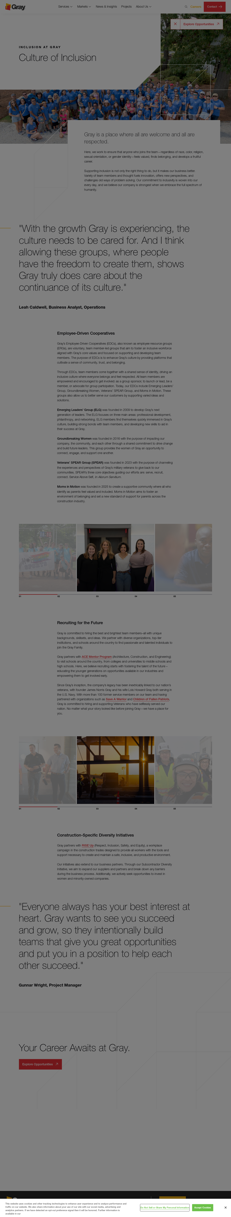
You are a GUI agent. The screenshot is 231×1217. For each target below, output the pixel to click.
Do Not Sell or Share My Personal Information (164, 1207)
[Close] (225, 1207)
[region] (115, 1208)
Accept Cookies (202, 1207)
